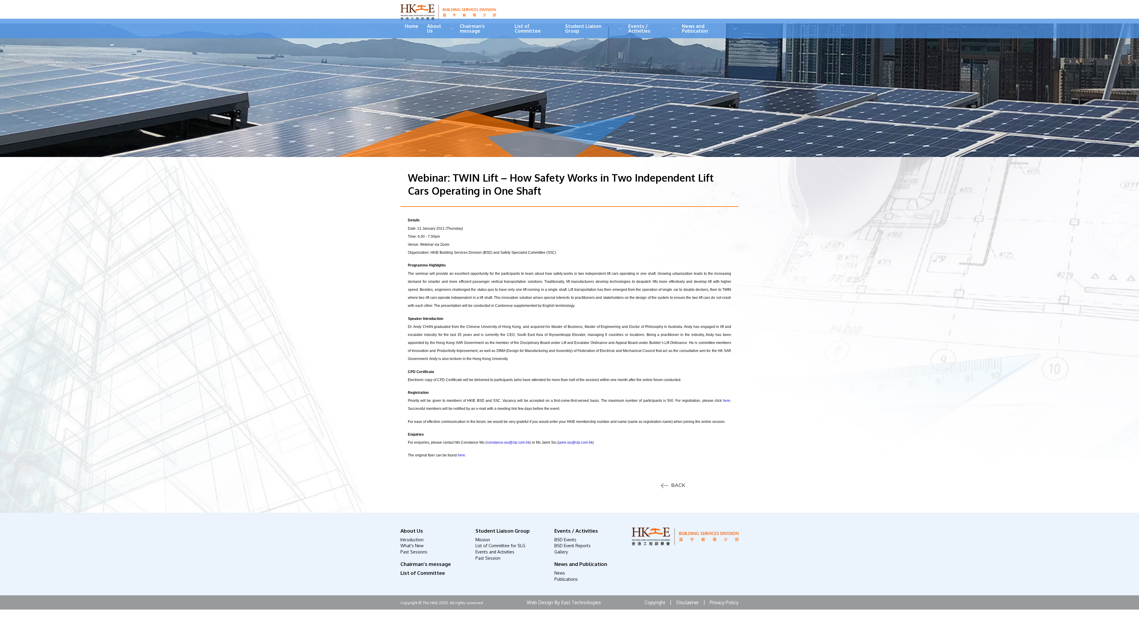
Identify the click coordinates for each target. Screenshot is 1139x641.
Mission (482, 539)
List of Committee (528, 28)
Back (678, 485)
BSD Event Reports (572, 545)
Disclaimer (687, 602)
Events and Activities (494, 551)
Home (411, 26)
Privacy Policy (724, 602)
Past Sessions (413, 551)
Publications (566, 579)
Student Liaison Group (583, 28)
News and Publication (695, 28)
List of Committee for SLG (500, 545)
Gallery (561, 551)
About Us (434, 28)
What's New (412, 545)
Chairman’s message (472, 28)
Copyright (655, 602)
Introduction (412, 539)
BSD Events (565, 539)
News (559, 572)
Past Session (487, 558)
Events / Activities (639, 28)
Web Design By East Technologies (564, 602)
